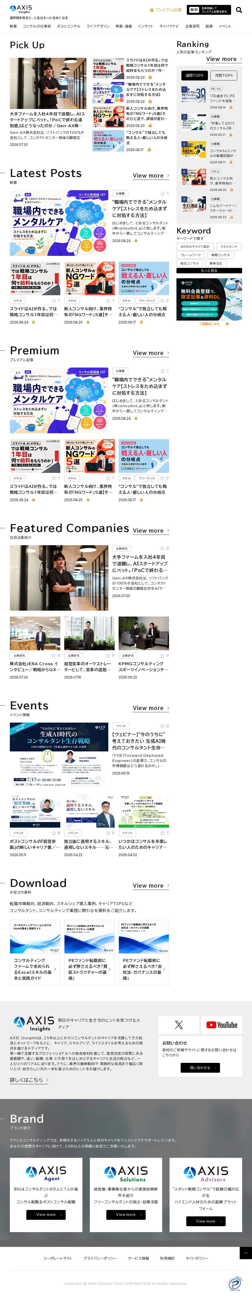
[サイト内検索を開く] (239, 10)
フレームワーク (191, 254)
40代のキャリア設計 (195, 246)
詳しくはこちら (26, 1079)
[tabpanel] (209, 152)
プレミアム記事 (168, 10)
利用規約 (167, 1258)
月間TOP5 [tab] (224, 75)
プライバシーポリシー (100, 1258)
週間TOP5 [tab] (195, 75)
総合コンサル (190, 263)
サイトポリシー (197, 1258)
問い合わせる (200, 1067)
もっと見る (209, 270)
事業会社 (216, 263)
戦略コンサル (221, 254)
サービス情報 (138, 1258)
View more (148, 175)
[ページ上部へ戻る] (246, 1253)
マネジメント (228, 246)
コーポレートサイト (58, 1258)
